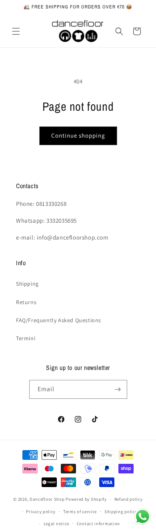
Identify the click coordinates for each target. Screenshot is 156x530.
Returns (26, 302)
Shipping (27, 283)
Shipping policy (121, 511)
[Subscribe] (118, 389)
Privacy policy (41, 511)
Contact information (98, 523)
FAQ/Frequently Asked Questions (58, 320)
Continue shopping (78, 135)
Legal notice (56, 523)
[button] (16, 31)
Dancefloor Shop (47, 499)
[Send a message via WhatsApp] (142, 516)
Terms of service (80, 511)
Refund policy (128, 499)
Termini (25, 338)
